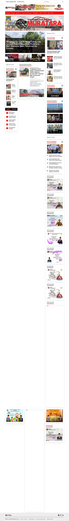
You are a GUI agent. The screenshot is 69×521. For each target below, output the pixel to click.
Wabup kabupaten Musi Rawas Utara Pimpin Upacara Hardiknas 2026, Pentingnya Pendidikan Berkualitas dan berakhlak (55, 159)
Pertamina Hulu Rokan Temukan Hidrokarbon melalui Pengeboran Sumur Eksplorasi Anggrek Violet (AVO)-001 (12, 117)
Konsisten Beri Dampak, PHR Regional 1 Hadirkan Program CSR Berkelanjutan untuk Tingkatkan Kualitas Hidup (11, 59)
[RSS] (63, 515)
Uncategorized (19, 39)
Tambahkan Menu (20, 1)
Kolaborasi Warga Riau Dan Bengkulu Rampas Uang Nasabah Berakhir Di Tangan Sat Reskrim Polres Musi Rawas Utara (58, 57)
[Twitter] (61, 515)
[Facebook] (59, 515)
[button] (63, 2)
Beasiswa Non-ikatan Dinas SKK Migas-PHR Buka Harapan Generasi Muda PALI (56, 167)
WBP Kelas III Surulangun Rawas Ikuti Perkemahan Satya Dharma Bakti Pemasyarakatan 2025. (12, 113)
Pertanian (13, 39)
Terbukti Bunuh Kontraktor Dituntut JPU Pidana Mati (10, 80)
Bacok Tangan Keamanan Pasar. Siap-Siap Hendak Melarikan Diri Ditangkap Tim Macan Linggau (14, 85)
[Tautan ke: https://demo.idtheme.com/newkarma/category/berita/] (16, 69)
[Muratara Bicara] (10, 7)
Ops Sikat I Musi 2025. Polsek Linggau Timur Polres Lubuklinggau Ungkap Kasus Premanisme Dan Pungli (14, 102)
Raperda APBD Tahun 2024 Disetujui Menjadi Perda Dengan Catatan (12, 120)
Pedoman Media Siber (40, 519)
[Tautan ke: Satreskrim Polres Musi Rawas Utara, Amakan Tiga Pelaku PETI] (50, 65)
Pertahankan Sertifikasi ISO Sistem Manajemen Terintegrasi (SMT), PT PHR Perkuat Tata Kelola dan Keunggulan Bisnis (24, 59)
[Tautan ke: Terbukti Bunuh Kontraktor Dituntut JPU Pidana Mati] (11, 74)
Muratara (9, 39)
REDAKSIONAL (50, 519)
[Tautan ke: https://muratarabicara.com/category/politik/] (62, 85)
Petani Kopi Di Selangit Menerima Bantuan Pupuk (12, 128)
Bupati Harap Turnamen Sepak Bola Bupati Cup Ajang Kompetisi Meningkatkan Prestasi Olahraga (12, 124)
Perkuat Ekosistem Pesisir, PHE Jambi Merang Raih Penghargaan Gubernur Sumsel (14, 91)
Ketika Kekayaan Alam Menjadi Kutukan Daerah (57, 70)
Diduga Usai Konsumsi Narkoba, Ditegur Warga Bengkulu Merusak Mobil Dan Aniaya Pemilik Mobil (14, 96)
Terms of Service (23, 519)
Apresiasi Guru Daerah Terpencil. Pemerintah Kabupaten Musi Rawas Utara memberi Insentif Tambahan (55, 171)
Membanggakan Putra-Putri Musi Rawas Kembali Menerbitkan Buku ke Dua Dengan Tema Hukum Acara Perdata (55, 163)
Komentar (14, 109)
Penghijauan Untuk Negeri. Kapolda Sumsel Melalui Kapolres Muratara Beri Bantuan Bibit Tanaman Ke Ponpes (23, 45)
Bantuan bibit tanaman (34, 67)
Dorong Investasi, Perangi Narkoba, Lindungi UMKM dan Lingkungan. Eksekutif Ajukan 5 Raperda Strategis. (55, 92)
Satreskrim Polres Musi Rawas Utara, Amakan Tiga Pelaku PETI (58, 64)
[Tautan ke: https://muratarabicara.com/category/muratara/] (62, 38)
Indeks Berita (31, 519)
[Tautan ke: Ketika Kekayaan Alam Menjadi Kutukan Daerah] (50, 72)
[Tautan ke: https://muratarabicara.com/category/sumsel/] (62, 101)
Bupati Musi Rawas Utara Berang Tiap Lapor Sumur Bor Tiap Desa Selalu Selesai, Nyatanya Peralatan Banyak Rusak (58, 77)
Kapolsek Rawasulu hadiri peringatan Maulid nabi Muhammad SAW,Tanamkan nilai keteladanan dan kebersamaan (54, 52)
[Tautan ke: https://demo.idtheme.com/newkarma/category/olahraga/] (62, 142)
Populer (8, 109)
